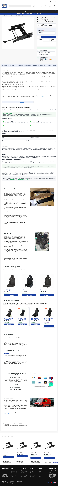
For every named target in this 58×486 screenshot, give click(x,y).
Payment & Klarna (23, 470)
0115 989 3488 (12, 179)
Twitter (40, 471)
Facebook (40, 470)
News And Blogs (14, 473)
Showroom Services (14, 472)
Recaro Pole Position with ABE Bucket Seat (48, 319)
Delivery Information (24, 471)
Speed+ (37, 13)
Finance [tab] (54, 65)
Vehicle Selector (14, 471)
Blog (49, 1)
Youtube (40, 475)
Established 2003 (53, 1)
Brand (5, 15)
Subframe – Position (41, 30)
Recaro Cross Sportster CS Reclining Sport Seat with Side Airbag (46, 290)
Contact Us (40, 6)
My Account (35, 6)
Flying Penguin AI (51, 477)
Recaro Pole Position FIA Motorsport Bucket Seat (22, 319)
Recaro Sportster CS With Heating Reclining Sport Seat (28, 290)
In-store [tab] (49, 65)
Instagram (40, 472)
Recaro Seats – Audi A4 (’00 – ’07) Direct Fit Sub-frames (22, 452)
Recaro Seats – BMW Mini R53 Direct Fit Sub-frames (49, 452)
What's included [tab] (28, 65)
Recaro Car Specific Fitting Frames (16, 15)
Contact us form (6, 413)
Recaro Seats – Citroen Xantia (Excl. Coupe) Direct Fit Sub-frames (8, 452)
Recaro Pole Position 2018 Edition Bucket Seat (8, 319)
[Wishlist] (18, 274)
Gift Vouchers (13, 475)
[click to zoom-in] (18, 33)
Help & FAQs (32, 476)
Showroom (45, 6)
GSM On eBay (32, 473)
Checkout (54, 6)
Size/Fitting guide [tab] (20, 65)
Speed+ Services (33, 475)
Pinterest (40, 473)
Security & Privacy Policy (11, 482)
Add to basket (48, 36)
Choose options (11, 295)
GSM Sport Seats (32, 471)
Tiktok (40, 476)
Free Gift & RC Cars (24, 476)
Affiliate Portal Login (24, 475)
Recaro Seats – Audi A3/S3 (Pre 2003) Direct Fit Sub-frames (35, 452)
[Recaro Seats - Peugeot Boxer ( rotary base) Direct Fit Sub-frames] (54, 17)
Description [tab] (5, 65)
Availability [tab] (35, 65)
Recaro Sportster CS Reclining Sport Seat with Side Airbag (11, 290)
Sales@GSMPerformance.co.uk (23, 179)
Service (39, 13)
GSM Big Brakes (32, 472)
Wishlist (50, 6)
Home (3, 15)
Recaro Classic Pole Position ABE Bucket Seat (35, 319)
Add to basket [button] (9, 324)
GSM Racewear (32, 470)
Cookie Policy (4, 482)
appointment (4, 471)
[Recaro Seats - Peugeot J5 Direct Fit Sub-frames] (55, 17)
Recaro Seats (9, 15)
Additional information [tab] (11, 65)
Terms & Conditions (24, 473)
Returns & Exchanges (24, 472)
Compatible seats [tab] (42, 65)
